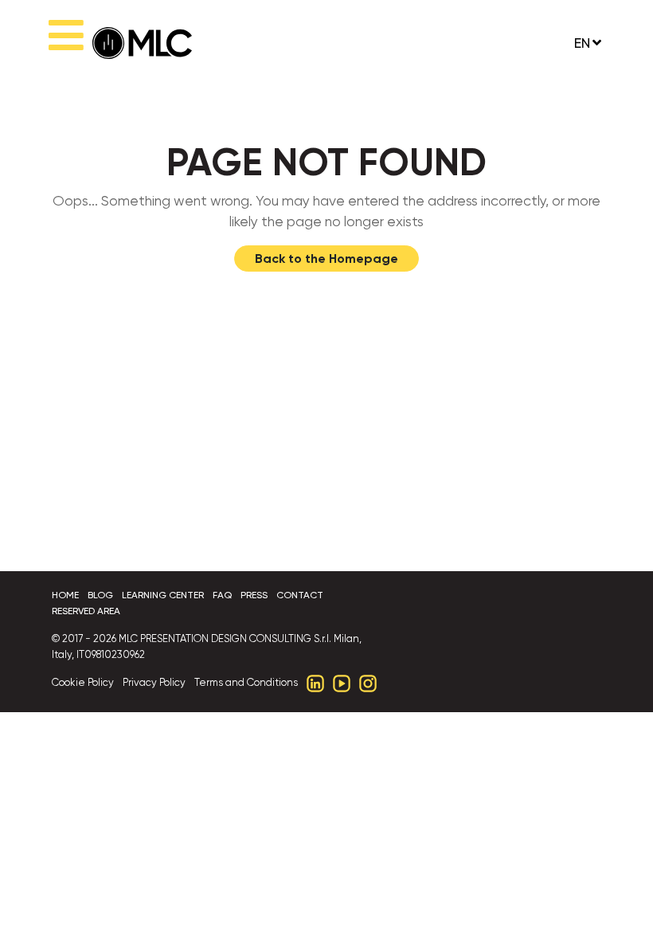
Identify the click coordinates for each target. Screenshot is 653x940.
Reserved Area (86, 611)
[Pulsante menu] (66, 43)
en (582, 43)
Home (65, 595)
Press (254, 595)
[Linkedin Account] (315, 682)
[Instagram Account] (368, 682)
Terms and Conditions (246, 682)
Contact (299, 595)
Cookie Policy (83, 682)
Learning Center (163, 595)
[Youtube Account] (341, 682)
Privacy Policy (154, 682)
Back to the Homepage (326, 258)
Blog (100, 595)
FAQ (222, 595)
